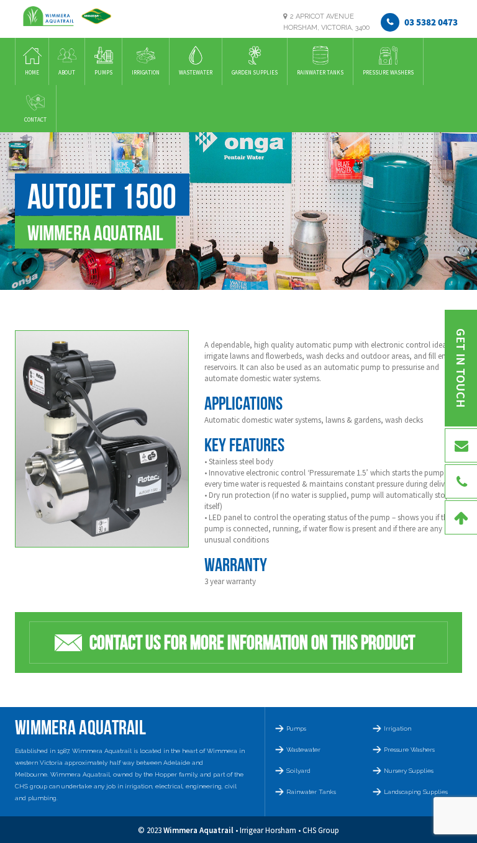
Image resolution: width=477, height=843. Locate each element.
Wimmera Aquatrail (198, 830)
